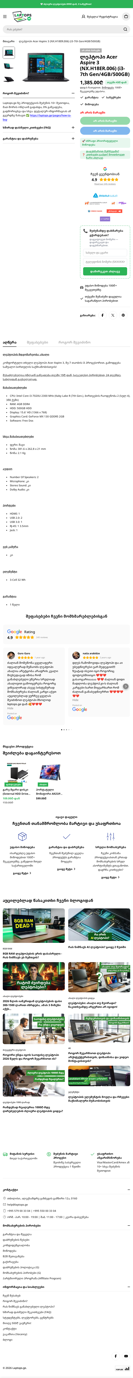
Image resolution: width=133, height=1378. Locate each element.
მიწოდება (108, 87)
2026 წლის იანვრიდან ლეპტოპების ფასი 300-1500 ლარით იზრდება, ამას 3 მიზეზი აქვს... (32, 898)
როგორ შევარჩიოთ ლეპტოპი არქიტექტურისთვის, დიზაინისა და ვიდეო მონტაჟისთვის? (98, 950)
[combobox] (66, 29)
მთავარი (9, 41)
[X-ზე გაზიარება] (113, 315)
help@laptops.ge (17, 1204)
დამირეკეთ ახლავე (105, 271)
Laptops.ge (19, 1368)
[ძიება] (125, 29)
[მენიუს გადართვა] (5, 16)
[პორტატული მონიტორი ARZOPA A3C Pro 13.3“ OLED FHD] (50, 666)
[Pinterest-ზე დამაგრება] (123, 315)
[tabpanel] (66, 479)
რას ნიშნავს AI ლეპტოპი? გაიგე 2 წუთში (97, 840)
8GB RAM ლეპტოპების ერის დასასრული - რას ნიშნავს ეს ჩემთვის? (32, 849)
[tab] (9, 343)
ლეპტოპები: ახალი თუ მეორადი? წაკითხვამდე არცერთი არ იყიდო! (92, 898)
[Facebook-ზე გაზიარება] (102, 315)
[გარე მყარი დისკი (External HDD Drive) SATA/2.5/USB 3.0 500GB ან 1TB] (17, 666)
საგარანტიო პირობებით (101, 300)
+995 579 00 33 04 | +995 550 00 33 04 (31, 1210)
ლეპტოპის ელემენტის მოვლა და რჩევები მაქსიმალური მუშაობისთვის (98, 992)
